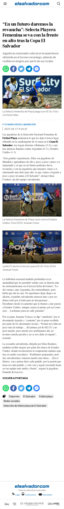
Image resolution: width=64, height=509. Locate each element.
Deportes (14, 396)
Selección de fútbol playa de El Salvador (25, 405)
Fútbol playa (46, 396)
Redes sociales (12, 400)
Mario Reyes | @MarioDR (21, 124)
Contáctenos (30, 495)
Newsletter (47, 495)
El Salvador (29, 396)
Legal (17, 495)
